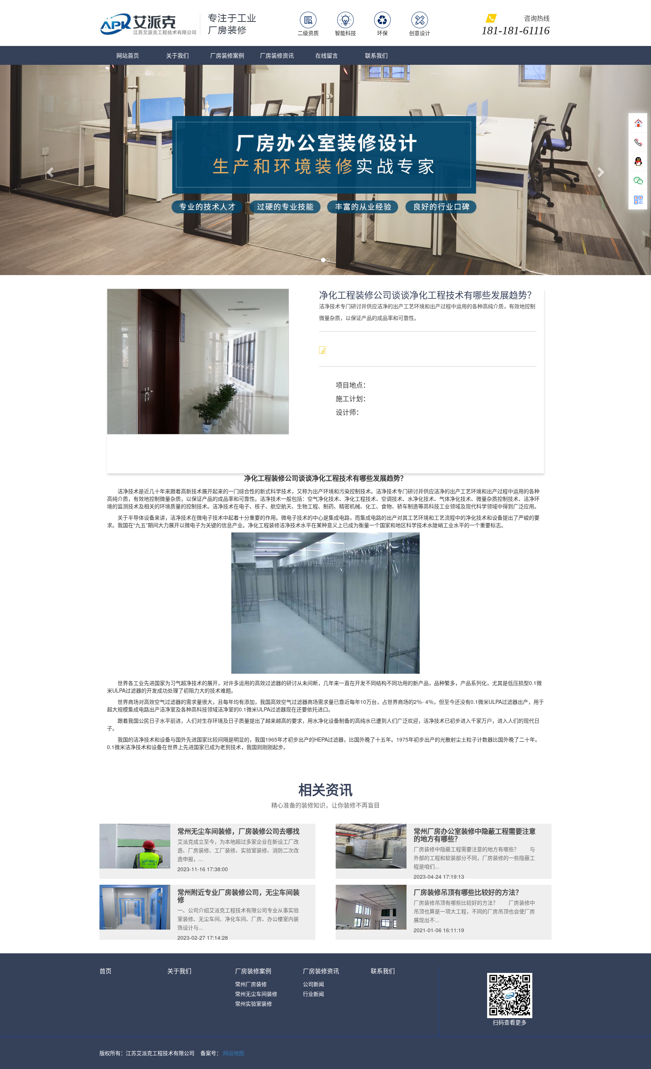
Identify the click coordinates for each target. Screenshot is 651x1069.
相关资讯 (325, 789)
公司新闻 (313, 984)
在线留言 (326, 55)
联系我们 (376, 55)
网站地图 (233, 1053)
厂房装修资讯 (277, 55)
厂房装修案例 (227, 55)
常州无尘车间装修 (256, 993)
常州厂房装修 (251, 984)
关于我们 (177, 55)
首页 (105, 971)
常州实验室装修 (253, 1003)
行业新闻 (313, 993)
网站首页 (127, 55)
